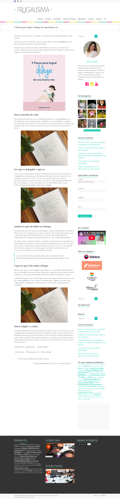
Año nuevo (101, 366)
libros (97, 379)
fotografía (88, 375)
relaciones (81, 388)
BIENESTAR (82, 19)
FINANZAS (57, 19)
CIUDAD (48, 19)
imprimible (100, 377)
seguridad (84, 391)
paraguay (98, 384)
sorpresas (90, 390)
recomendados (100, 386)
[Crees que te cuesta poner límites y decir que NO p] (101, 114)
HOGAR (40, 19)
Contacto (91, 19)
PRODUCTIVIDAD (69, 19)
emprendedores (94, 370)
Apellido (81, 197)
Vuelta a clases (81, 399)
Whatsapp (87, 399)
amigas (92, 366)
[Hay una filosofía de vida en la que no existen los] (92, 104)
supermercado (85, 392)
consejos (81, 371)
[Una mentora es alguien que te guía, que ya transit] (92, 123)
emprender (83, 372)
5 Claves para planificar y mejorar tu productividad (52, 363)
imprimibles (80, 380)
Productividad (47, 352)
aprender (97, 366)
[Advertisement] (93, 416)
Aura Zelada (20, 352)
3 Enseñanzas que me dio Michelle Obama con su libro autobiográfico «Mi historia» (92, 155)
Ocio (97, 382)
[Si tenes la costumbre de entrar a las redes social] (82, 123)
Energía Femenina (94, 373)
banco (80, 368)
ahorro (87, 366)
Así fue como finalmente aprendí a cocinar (33, 359)
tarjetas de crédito (88, 395)
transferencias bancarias (85, 397)
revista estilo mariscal (92, 388)
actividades (80, 366)
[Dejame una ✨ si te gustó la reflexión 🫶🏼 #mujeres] (82, 104)
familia (81, 374)
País (79, 207)
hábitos (94, 377)
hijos (90, 377)
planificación (81, 386)
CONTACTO (103, 495)
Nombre (81, 188)
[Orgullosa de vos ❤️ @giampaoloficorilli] (101, 123)
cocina (86, 369)
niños (92, 381)
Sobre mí (99, 19)
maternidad (83, 382)
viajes (101, 397)
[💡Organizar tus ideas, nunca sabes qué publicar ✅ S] (101, 104)
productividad (42, 347)
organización (30, 347)
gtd (87, 377)
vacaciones (96, 397)
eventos (102, 373)
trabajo (97, 395)
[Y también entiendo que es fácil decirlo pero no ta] (92, 114)
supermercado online (35, 469)
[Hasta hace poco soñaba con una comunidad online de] (82, 114)
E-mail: (80, 179)
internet (89, 379)
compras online (96, 368)
